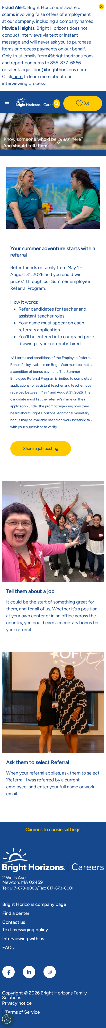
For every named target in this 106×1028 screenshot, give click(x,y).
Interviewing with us (23, 938)
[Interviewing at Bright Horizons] (23, 76)
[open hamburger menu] (7, 102)
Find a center (15, 913)
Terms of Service (22, 1012)
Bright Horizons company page (34, 904)
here (17, 76)
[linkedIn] (29, 972)
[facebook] (8, 972)
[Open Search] (57, 103)
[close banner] (101, 6)
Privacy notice (17, 1003)
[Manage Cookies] (7, 1019)
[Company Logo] (36, 101)
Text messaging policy (25, 929)
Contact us (13, 922)
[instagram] (49, 972)
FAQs (8, 947)
